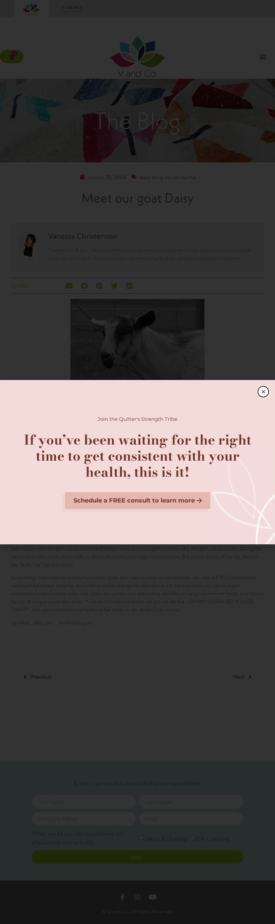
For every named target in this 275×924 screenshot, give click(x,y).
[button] (263, 392)
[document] (137, 462)
